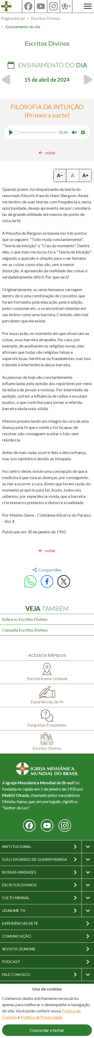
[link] (47, 153)
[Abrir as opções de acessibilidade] (66, 6)
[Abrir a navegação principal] (87, 6)
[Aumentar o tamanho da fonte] (85, 175)
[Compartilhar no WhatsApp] (30, 581)
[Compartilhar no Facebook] (47, 581)
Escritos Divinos (45, 18)
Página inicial (13, 18)
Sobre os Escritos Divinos (25, 619)
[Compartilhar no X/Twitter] (63, 581)
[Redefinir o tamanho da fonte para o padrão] (72, 175)
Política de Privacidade (41, 1017)
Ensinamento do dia (22, 26)
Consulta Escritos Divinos (25, 629)
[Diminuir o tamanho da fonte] (60, 175)
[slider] (36, 132)
